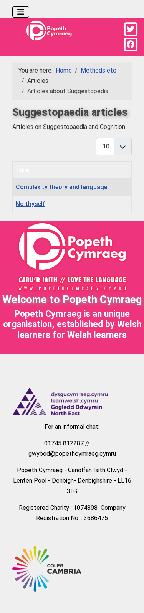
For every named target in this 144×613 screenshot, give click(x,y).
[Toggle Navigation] (20, 12)
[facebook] (130, 44)
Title (22, 170)
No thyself (30, 204)
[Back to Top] (130, 598)
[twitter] (130, 29)
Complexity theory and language (61, 187)
